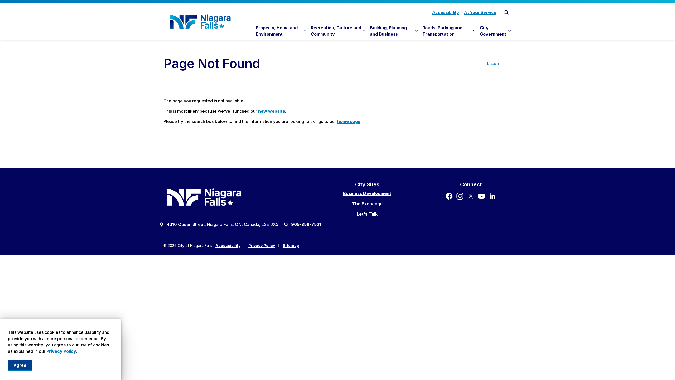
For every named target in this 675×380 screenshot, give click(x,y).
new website (271, 111)
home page (348, 121)
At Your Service (480, 12)
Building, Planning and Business (388, 31)
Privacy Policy (61, 351)
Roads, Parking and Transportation (442, 31)
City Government (493, 31)
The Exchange (367, 203)
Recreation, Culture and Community (336, 31)
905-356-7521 (306, 224)
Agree (19, 365)
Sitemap (291, 245)
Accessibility (445, 12)
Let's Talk (367, 214)
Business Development (367, 193)
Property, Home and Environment (277, 31)
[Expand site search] (506, 12)
